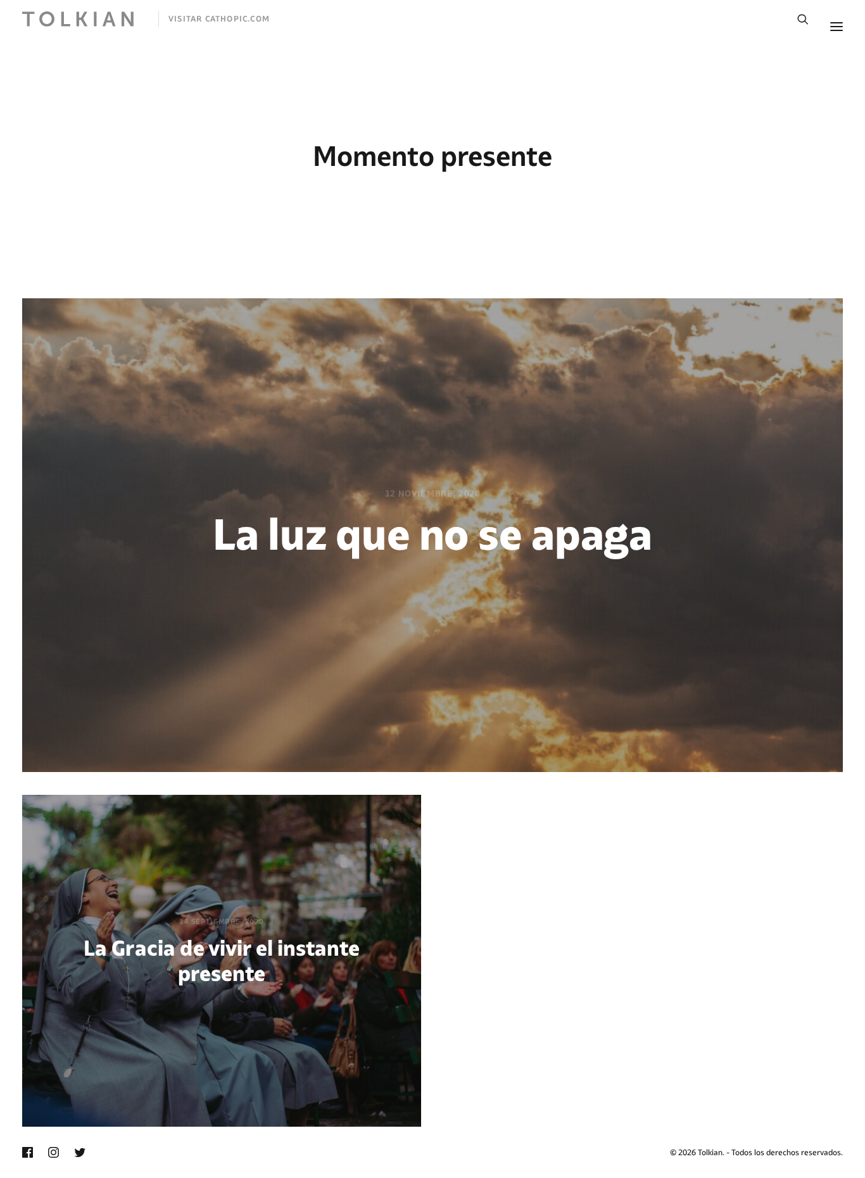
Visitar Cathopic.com (219, 18)
